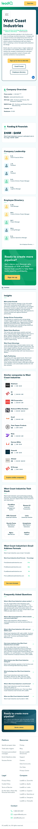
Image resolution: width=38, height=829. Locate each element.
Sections (6, 287)
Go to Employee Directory (26, 244)
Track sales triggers (8, 748)
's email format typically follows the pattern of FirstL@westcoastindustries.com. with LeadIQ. (18, 687)
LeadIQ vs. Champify (26, 801)
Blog (21, 748)
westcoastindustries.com (11, 622)
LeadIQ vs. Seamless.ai (27, 794)
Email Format (19, 66)
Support (22, 757)
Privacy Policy (6, 780)
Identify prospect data (9, 745)
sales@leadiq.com (19, 818)
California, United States (11, 31)
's (18, 633)
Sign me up (12, 277)
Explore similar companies (15, 477)
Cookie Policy (6, 784)
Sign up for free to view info (19, 60)
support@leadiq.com (20, 814)
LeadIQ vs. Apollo (25, 784)
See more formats (12, 583)
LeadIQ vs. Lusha (25, 787)
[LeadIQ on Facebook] (31, 825)
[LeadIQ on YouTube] (35, 825)
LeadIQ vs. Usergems (26, 797)
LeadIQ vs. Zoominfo (26, 780)
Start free (30, 3)
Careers (22, 760)
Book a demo (19, 727)
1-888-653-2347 (18, 811)
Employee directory (19, 72)
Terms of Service (7, 787)
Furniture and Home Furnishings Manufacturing (15, 30)
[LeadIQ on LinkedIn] (34, 825)
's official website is (18, 620)
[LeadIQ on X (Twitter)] (32, 825)
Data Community (25, 764)
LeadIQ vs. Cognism (26, 790)
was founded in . (16, 697)
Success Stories (7, 760)
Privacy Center (24, 770)
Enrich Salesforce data (9, 757)
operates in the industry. (18, 663)
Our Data (23, 767)
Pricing (22, 745)
